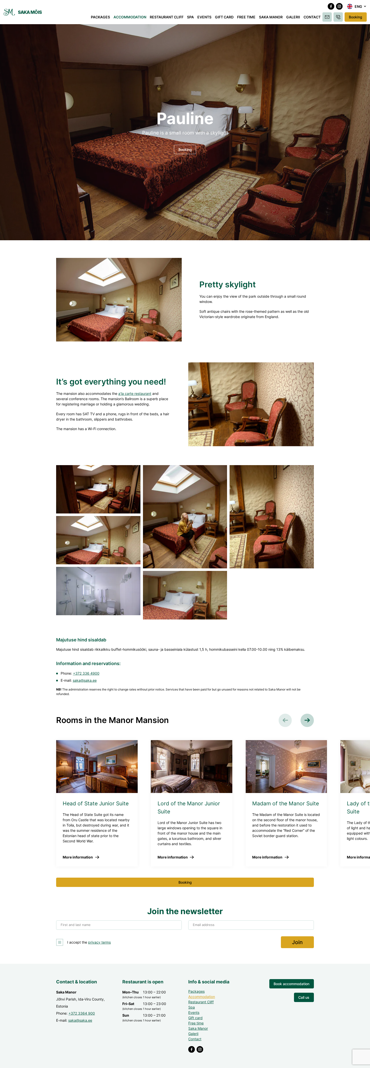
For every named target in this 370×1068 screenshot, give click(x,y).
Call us (303, 997)
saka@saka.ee (85, 680)
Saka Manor (271, 17)
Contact (312, 17)
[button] (357, 6)
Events (204, 17)
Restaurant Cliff (166, 17)
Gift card (224, 17)
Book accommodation (291, 984)
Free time (246, 17)
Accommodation (130, 17)
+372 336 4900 (86, 673)
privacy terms (99, 942)
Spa (190, 17)
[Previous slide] (285, 720)
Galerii (293, 17)
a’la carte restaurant (134, 393)
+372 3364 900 (81, 1013)
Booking (355, 17)
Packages (100, 17)
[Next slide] (307, 720)
